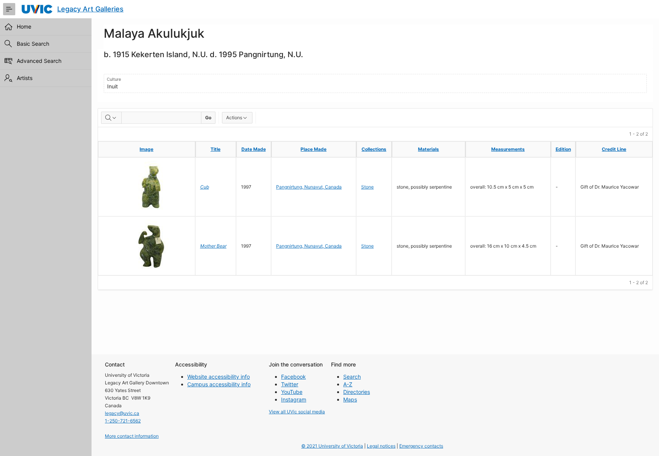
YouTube (291, 392)
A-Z (347, 384)
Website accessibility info (218, 376)
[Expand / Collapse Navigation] (9, 9)
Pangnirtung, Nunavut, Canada (309, 187)
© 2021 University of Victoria (332, 446)
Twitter (289, 384)
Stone (367, 187)
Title (215, 149)
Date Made (253, 149)
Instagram (293, 399)
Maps (350, 399)
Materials (428, 149)
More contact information (132, 436)
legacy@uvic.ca (122, 413)
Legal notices (381, 446)
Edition (563, 149)
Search (352, 376)
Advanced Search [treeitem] (39, 61)
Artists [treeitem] (24, 78)
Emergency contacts (421, 446)
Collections (374, 149)
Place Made (313, 149)
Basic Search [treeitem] (33, 43)
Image (146, 149)
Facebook (293, 376)
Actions (234, 117)
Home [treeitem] (24, 26)
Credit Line (614, 149)
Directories (356, 392)
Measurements (508, 149)
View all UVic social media (297, 411)
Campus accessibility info (219, 384)
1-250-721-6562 (123, 421)
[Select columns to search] (111, 118)
